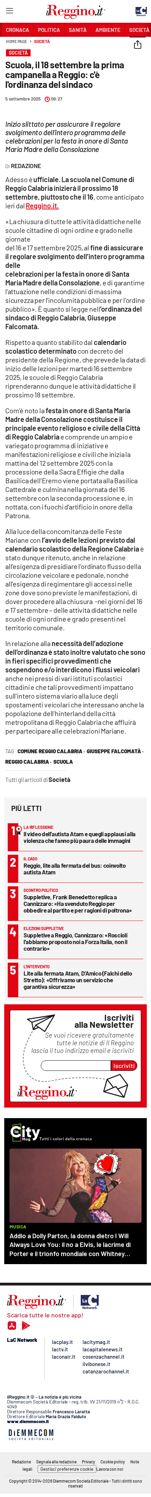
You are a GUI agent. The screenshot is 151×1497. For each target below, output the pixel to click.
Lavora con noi (109, 1469)
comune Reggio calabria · (51, 751)
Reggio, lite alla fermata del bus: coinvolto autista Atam (75, 868)
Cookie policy (112, 1461)
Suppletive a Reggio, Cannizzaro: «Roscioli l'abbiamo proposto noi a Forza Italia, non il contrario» (75, 941)
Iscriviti (124, 1065)
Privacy (88, 1461)
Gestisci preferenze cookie (66, 1469)
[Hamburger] (9, 12)
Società (42, 41)
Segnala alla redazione (56, 1461)
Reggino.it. (42, 205)
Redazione (21, 1461)
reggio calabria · (28, 761)
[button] (138, 45)
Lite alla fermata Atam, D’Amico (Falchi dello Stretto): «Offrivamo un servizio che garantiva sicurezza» (78, 980)
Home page (16, 41)
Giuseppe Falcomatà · (115, 751)
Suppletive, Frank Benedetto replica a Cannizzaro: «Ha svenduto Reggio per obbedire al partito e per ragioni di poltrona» (78, 903)
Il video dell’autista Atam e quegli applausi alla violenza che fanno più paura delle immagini (80, 837)
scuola (63, 761)
